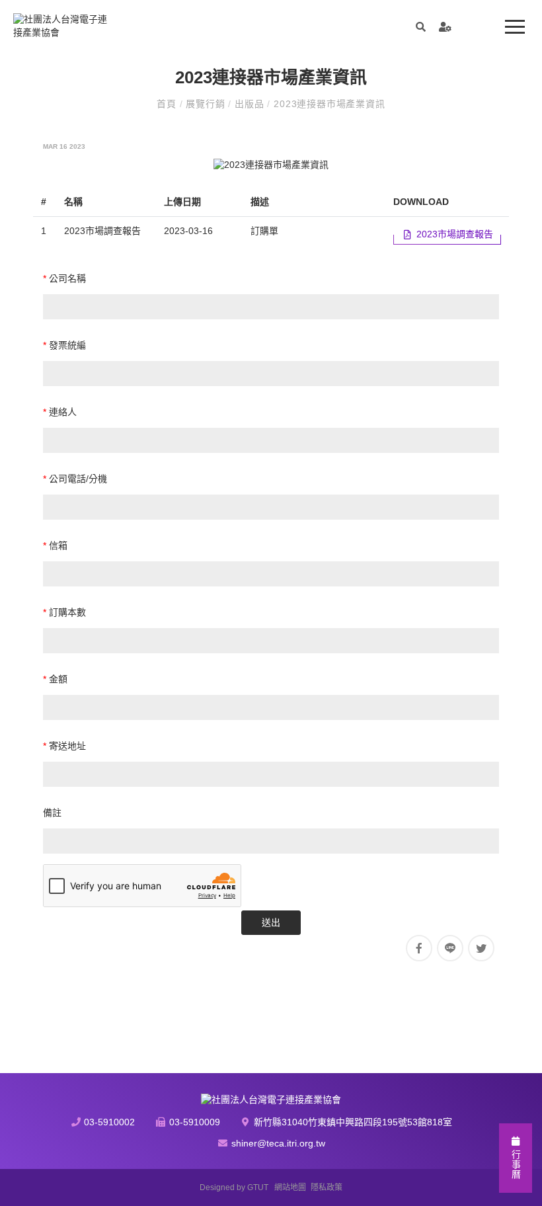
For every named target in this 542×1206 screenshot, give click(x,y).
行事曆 (515, 1163)
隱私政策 (326, 1187)
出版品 (251, 104)
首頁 (168, 104)
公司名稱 (64, 278)
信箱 (55, 545)
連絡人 (60, 412)
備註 (52, 812)
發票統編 (64, 345)
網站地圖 (290, 1187)
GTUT (257, 1187)
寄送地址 (64, 746)
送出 (271, 922)
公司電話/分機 (75, 478)
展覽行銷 (207, 104)
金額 (55, 679)
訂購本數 (64, 612)
